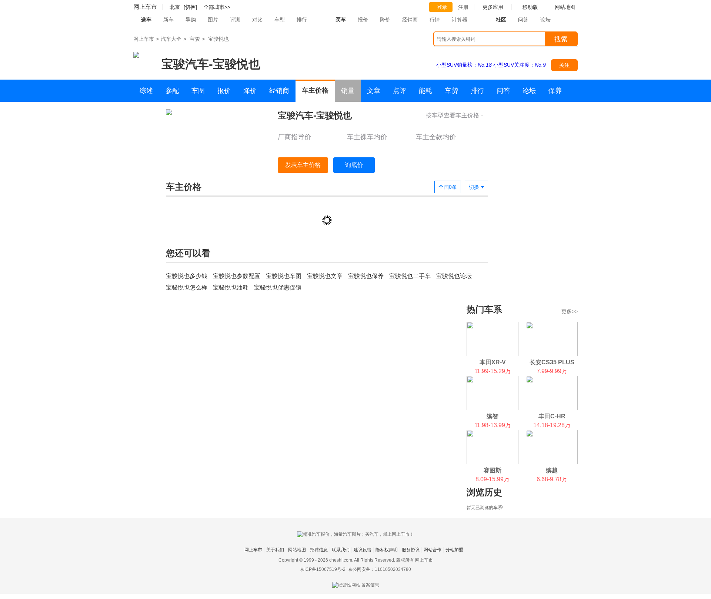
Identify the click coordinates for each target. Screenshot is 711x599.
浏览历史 (484, 492)
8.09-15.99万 (492, 479)
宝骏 (195, 39)
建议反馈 (362, 549)
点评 (399, 90)
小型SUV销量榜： (464, 65)
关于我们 (275, 549)
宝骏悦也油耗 (230, 287)
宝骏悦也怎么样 (186, 287)
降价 (385, 20)
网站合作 (432, 549)
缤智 (492, 416)
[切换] (190, 7)
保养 (555, 90)
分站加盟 (454, 549)
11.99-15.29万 (492, 371)
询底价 (354, 165)
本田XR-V (493, 362)
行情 (435, 20)
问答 (523, 20)
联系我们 (341, 549)
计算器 (459, 20)
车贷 (451, 90)
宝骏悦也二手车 (410, 276)
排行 (302, 20)
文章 (373, 90)
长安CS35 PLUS (552, 362)
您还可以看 (188, 253)
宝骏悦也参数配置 (236, 276)
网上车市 (145, 7)
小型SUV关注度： (519, 65)
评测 (235, 20)
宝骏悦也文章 (325, 276)
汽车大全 (171, 39)
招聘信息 (319, 549)
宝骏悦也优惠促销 (277, 287)
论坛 (545, 20)
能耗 (425, 90)
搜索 (561, 39)
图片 (213, 20)
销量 (347, 90)
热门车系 (484, 309)
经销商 (410, 20)
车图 (198, 90)
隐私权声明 (386, 549)
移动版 (530, 7)
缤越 (552, 470)
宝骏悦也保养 (366, 276)
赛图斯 (492, 470)
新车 (168, 20)
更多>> (569, 311)
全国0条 (447, 187)
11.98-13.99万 (492, 425)
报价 (363, 20)
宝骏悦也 (218, 39)
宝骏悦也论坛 (454, 276)
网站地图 (297, 549)
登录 (442, 7)
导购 (191, 20)
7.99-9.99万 (552, 371)
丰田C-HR (551, 416)
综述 (146, 90)
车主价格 (315, 90)
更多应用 (493, 7)
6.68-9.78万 (552, 479)
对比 (257, 20)
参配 (172, 90)
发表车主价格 (303, 165)
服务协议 (411, 549)
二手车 (150, 113)
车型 (279, 20)
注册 (463, 7)
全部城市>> (217, 7)
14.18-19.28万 (552, 425)
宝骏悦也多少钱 (186, 276)
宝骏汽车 (185, 64)
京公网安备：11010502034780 (379, 569)
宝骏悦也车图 (283, 276)
